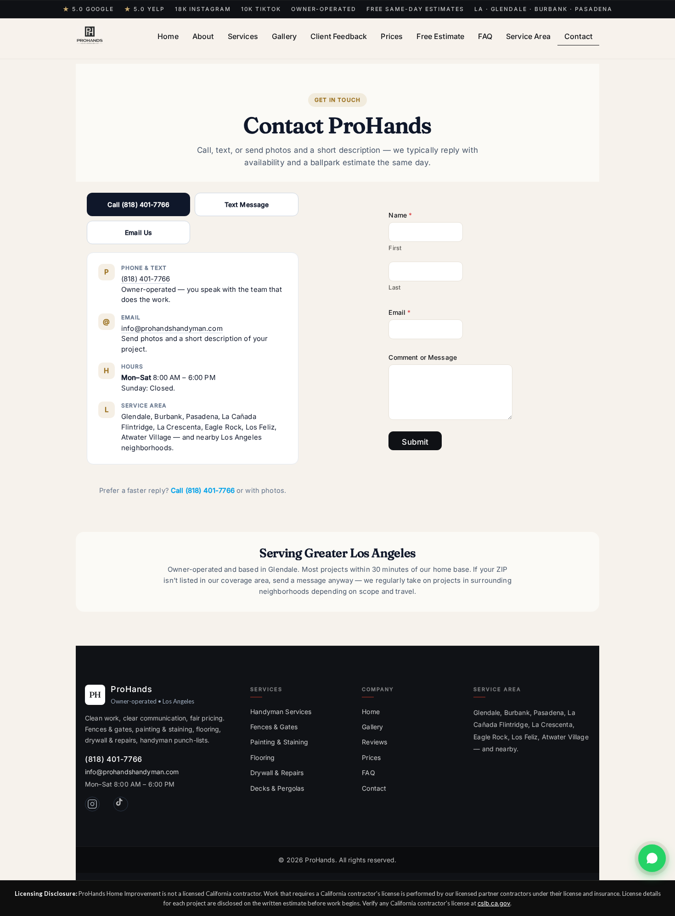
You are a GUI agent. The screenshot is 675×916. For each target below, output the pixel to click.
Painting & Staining (279, 742)
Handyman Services (280, 711)
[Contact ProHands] (652, 858)
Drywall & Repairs (277, 772)
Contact (578, 36)
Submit (415, 442)
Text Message (247, 204)
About (203, 36)
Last (394, 287)
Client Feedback (338, 36)
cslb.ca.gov (494, 903)
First (394, 247)
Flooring (262, 757)
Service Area (528, 36)
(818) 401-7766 (145, 278)
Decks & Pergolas (277, 788)
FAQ (485, 36)
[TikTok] (120, 804)
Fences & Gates (274, 727)
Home (168, 36)
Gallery (284, 36)
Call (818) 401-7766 (138, 204)
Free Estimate (440, 36)
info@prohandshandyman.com (172, 328)
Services (243, 36)
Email (399, 312)
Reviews (374, 742)
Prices (392, 36)
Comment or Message (422, 357)
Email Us (138, 232)
